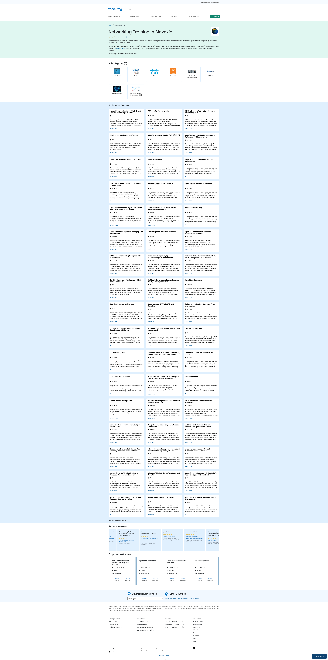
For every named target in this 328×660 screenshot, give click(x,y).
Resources (113, 630)
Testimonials (198, 633)
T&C (195, 642)
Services (174, 16)
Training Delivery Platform (175, 627)
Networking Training (119, 25)
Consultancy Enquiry (145, 627)
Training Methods (115, 627)
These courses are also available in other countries (182, 598)
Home (110, 25)
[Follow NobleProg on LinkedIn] (194, 648)
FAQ (194, 639)
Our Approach (142, 621)
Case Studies (142, 624)
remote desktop (121, 48)
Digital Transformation (174, 621)
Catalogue (113, 621)
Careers (196, 636)
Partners (196, 627)
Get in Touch (319, 656)
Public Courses (156, 16)
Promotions (113, 624)
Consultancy (134, 16)
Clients (196, 630)
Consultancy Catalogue (146, 630)
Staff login (164, 659)
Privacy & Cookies (164, 655)
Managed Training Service (175, 624)
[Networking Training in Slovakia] (116, 9)
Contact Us (215, 16)
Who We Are (193, 16)
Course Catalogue (114, 16)
